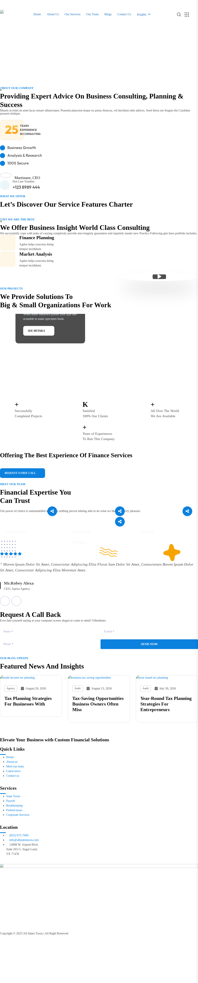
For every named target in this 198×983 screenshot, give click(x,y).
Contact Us (124, 14)
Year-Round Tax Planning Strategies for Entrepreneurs (166, 704)
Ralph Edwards (88, 536)
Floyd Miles (153, 525)
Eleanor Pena (86, 525)
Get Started (14, 73)
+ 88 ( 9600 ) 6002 (27, 465)
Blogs (108, 14)
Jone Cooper (18, 525)
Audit (77, 688)
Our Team (92, 14)
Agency (11, 688)
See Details (36, 330)
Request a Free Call (20, 473)
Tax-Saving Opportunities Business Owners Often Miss (98, 704)
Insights (141, 14)
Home (37, 14)
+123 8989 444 (26, 187)
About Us (53, 14)
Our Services (72, 14)
